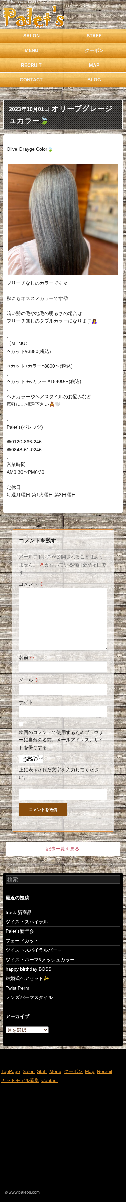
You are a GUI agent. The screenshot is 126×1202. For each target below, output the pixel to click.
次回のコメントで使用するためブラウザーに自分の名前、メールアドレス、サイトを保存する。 (61, 740)
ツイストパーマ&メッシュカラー (40, 959)
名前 (26, 657)
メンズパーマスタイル (29, 997)
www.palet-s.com (24, 1192)
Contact (31, 79)
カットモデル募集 (20, 1080)
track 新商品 (19, 912)
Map (89, 1071)
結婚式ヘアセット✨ (27, 978)
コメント (31, 584)
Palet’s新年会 (20, 931)
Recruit (31, 65)
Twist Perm (17, 988)
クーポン (73, 1071)
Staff (42, 1071)
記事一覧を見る (62, 848)
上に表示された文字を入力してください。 (59, 773)
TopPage (10, 1071)
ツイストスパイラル (27, 921)
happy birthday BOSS (28, 969)
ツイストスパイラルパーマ (34, 950)
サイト (26, 702)
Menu (31, 50)
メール (29, 680)
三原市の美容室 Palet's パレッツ (28, 2)
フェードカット (22, 940)
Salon (31, 36)
